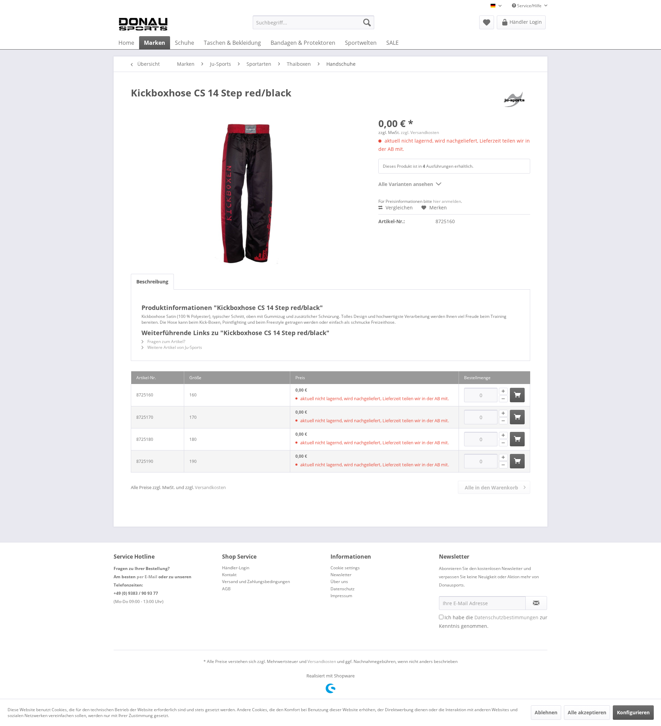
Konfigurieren (633, 712)
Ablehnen (546, 712)
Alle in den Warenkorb (491, 487)
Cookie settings (345, 568)
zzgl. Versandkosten (420, 132)
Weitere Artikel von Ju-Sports (174, 347)
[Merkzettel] (486, 22)
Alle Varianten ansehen (405, 184)
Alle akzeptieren (587, 712)
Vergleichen (398, 207)
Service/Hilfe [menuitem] (529, 6)
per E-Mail (147, 577)
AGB (226, 589)
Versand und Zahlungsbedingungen (256, 581)
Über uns (339, 581)
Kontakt (229, 575)
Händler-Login (235, 568)
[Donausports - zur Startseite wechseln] (143, 24)
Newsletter (341, 575)
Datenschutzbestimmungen (506, 617)
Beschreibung (152, 281)
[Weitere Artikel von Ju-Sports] (514, 99)
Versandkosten (210, 487)
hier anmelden (447, 201)
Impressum (341, 596)
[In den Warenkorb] (517, 395)
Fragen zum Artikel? (165, 341)
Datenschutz (342, 589)
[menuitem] (313, 22)
